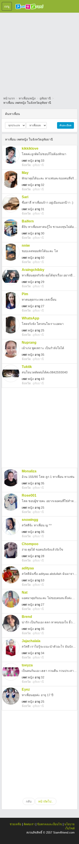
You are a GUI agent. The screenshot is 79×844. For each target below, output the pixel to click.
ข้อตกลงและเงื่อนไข (49, 824)
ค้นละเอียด (65, 125)
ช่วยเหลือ (15, 824)
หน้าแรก (9, 98)
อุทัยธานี (45, 98)
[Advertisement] (39, 53)
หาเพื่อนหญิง (27, 98)
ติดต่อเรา (29, 824)
